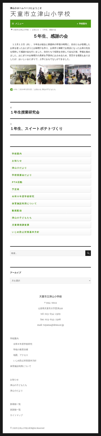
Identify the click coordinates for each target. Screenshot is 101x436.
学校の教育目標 (20, 349)
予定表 (15, 189)
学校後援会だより (22, 175)
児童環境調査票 (20, 225)
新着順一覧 (15, 404)
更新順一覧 (15, 409)
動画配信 (17, 210)
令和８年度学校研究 (23, 196)
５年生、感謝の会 (50, 36)
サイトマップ (16, 415)
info (15, 89)
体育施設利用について (24, 203)
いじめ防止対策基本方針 (25, 232)
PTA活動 (17, 182)
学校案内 (83, 23)
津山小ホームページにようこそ (26, 8)
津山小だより (19, 168)
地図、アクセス (20, 355)
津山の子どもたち (49, 89)
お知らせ (37, 89)
